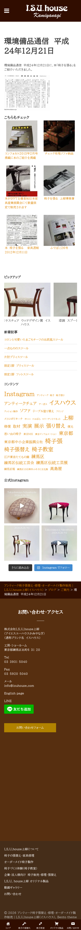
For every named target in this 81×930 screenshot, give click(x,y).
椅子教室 (42, 449)
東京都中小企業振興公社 (23, 442)
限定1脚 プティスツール (19, 365)
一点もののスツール (16, 348)
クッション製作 (11, 411)
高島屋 (56, 468)
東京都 (66, 433)
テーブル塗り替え (43, 411)
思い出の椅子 (12, 433)
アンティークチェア (20, 403)
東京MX (28, 434)
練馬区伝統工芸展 (52, 462)
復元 (70, 426)
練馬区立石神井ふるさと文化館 (32, 469)
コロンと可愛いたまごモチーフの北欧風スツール (33, 339)
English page (14, 693)
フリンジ (60, 411)
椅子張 (54, 441)
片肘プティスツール (16, 357)
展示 (39, 425)
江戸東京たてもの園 (16, 456)
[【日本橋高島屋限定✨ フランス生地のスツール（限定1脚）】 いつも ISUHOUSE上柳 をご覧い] (59, 543)
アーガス (43, 404)
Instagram (19, 394)
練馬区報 (9, 469)
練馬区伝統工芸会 (19, 462)
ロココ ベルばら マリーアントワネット (43, 419)
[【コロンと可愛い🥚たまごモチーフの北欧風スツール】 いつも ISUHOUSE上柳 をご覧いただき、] (22, 506)
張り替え (55, 425)
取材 (16, 426)
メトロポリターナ (13, 419)
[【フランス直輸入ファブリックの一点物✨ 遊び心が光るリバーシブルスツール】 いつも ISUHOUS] (59, 506)
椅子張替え (17, 449)
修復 (7, 426)
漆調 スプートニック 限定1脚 (40, 320)
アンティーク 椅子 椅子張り (51, 395)
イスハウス (62, 403)
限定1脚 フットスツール (19, 374)
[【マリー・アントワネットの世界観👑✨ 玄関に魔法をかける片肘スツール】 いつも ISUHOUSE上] (22, 543)
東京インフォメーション (46, 434)
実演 (27, 426)
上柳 (68, 417)
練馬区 (37, 456)
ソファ (25, 410)
